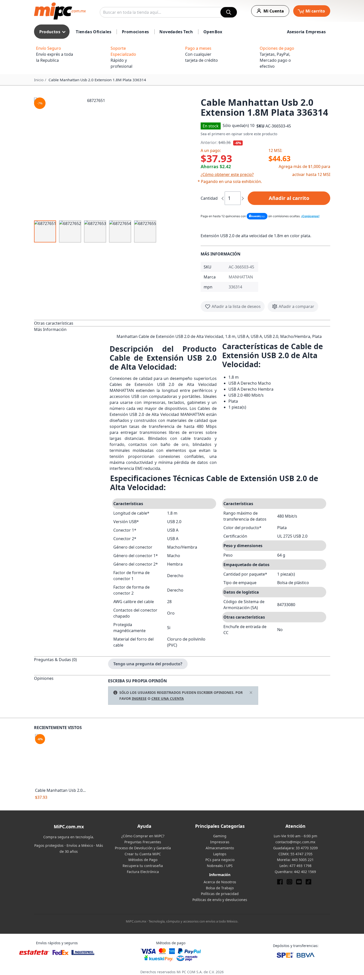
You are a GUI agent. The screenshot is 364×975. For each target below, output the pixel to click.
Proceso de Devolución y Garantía (143, 848)
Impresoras (219, 842)
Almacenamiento (220, 848)
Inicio (39, 79)
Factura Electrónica (143, 871)
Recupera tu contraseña (143, 865)
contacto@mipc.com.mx (295, 842)
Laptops (219, 854)
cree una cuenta (167, 698)
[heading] (71, 323)
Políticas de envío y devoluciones (219, 899)
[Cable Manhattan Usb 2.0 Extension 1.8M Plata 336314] (60, 759)
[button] (115, 157)
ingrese (139, 698)
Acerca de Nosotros (220, 882)
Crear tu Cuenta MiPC (143, 854)
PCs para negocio (219, 859)
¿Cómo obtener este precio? (227, 174)
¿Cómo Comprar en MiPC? (142, 836)
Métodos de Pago (142, 859)
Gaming (219, 836)
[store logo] (60, 10)
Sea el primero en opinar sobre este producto (239, 133)
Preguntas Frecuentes (142, 842)
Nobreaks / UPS (220, 865)
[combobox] (168, 12)
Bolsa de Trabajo (220, 888)
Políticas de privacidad (220, 893)
